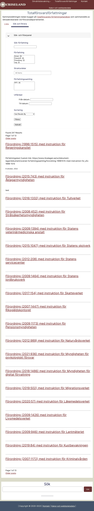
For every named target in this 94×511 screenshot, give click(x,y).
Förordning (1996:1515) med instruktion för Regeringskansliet (35, 145)
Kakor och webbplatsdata (63, 506)
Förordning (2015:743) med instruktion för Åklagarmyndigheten (35, 178)
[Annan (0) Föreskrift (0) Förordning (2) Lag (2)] (24, 59)
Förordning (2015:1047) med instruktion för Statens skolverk (48, 245)
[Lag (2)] (24, 62)
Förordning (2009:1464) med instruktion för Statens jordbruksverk (42, 277)
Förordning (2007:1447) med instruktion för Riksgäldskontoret (36, 308)
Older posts (11, 138)
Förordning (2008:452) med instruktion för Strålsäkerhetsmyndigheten (35, 213)
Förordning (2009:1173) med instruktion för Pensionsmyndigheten (36, 325)
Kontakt (46, 506)
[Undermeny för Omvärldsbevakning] (50, 1)
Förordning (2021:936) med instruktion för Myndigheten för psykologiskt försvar (47, 355)
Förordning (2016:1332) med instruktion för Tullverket (43, 198)
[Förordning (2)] (24, 60)
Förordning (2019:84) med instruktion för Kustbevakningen (47, 445)
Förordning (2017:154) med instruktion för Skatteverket (44, 293)
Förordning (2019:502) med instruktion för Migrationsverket (47, 388)
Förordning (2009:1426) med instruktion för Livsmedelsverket (36, 416)
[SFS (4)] (24, 86)
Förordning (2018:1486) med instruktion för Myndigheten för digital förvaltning (48, 372)
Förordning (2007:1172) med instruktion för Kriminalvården (47, 459)
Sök (87, 489)
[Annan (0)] (24, 56)
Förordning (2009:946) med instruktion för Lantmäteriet (45, 432)
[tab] (6, 24)
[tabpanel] (48, 253)
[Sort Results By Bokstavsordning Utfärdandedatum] (24, 114)
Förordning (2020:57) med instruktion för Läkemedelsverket (48, 401)
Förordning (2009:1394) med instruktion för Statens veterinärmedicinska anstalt (42, 230)
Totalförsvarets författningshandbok (53, 17)
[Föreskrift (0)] (24, 58)
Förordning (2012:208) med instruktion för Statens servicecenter (41, 260)
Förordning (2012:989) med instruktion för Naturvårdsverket (48, 340)
